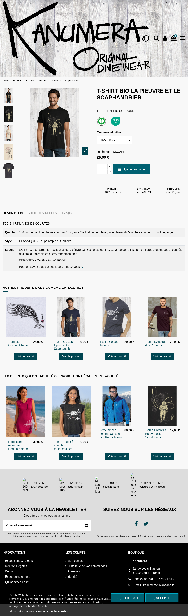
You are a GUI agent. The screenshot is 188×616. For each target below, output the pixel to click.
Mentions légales (16, 566)
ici (82, 266)
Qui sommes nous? (17, 582)
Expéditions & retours (19, 560)
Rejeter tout (127, 598)
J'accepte (162, 598)
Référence (103, 151)
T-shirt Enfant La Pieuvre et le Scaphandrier (156, 434)
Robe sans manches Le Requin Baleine (18, 445)
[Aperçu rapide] (43, 303)
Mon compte (76, 560)
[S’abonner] (86, 525)
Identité (72, 576)
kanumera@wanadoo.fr (158, 585)
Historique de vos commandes (87, 566)
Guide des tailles (42, 213)
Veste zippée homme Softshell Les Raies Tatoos (111, 434)
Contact (10, 571)
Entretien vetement (17, 576)
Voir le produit (26, 356)
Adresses (74, 571)
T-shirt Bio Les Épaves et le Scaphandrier (63, 345)
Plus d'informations (21, 611)
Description (13, 213)
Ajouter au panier (134, 169)
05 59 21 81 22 (166, 578)
